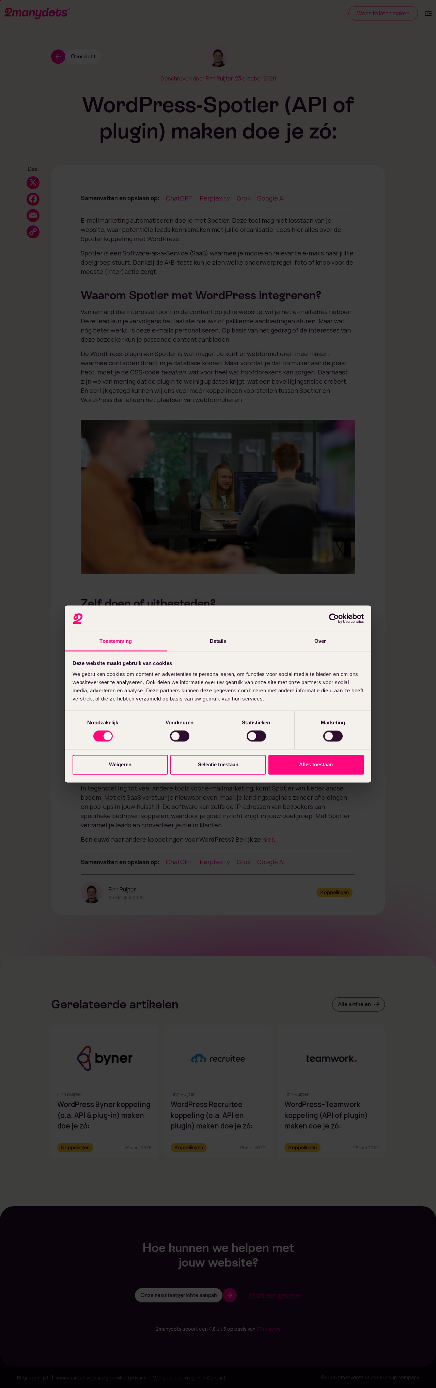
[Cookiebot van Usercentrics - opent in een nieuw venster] (334, 619)
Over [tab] (320, 641)
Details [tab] (218, 641)
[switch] (179, 736)
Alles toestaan (316, 764)
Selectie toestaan (218, 764)
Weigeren (120, 764)
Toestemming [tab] (115, 641)
